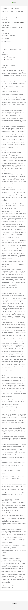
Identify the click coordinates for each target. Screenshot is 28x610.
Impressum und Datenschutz (14, 596)
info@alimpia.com (20, 22)
